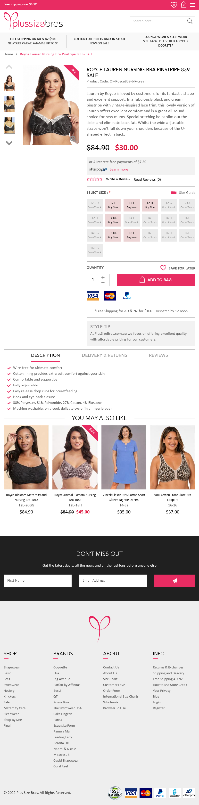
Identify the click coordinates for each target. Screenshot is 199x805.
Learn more (119, 169)
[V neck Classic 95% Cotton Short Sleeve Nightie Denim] (124, 457)
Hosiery (9, 691)
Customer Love (114, 685)
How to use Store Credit (170, 685)
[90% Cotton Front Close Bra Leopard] (172, 457)
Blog (156, 697)
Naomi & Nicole (64, 749)
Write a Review (118, 179)
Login (157, 702)
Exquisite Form (64, 726)
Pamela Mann (63, 731)
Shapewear (12, 667)
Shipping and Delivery (168, 673)
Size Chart (110, 679)
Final (7, 726)
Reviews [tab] (158, 355)
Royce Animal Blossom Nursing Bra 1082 (75, 497)
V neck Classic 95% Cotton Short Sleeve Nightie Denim (124, 497)
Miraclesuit (61, 755)
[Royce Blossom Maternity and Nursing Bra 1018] (26, 457)
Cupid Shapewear (66, 761)
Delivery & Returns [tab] (104, 355)
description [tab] (45, 355)
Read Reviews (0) (147, 180)
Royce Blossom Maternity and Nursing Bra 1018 (26, 497)
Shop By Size (13, 720)
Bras (7, 679)
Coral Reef (60, 766)
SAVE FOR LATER (182, 268)
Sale (6, 702)
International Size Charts (121, 697)
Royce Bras (61, 702)
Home (8, 54)
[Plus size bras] (34, 21)
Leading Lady (62, 737)
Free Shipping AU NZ (168, 679)
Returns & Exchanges (168, 667)
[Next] (9, 143)
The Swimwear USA (67, 708)
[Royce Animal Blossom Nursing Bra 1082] (75, 457)
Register (159, 708)
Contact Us (111, 667)
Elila (56, 673)
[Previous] (9, 67)
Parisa (57, 720)
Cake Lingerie (62, 714)
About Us (110, 673)
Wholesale (110, 702)
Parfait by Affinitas (66, 685)
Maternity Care (14, 708)
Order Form (111, 691)
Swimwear (11, 685)
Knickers (10, 697)
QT (55, 697)
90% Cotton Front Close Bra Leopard (172, 497)
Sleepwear (11, 714)
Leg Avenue (61, 679)
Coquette (60, 667)
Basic (7, 673)
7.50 (143, 162)
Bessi (57, 691)
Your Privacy (162, 691)
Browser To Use (114, 708)
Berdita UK (61, 743)
